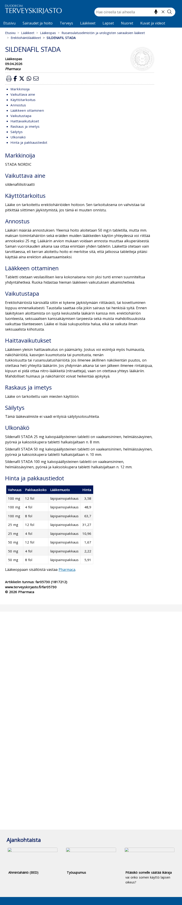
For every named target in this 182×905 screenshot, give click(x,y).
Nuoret (127, 23)
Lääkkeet (87, 23)
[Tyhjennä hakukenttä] (163, 11)
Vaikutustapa (20, 115)
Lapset (108, 23)
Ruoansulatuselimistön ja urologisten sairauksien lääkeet (103, 33)
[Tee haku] (169, 11)
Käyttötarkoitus (23, 99)
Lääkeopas (48, 33)
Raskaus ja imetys (25, 126)
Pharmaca (67, 569)
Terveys (66, 23)
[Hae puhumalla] (156, 11)
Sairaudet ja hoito (38, 23)
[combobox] (134, 12)
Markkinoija (20, 89)
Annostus (18, 105)
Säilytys (16, 131)
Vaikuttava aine (22, 94)
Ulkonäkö (18, 137)
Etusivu (9, 23)
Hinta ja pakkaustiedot (28, 142)
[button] (9, 78)
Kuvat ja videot (152, 23)
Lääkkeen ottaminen (27, 110)
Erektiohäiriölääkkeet (26, 38)
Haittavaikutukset (24, 121)
